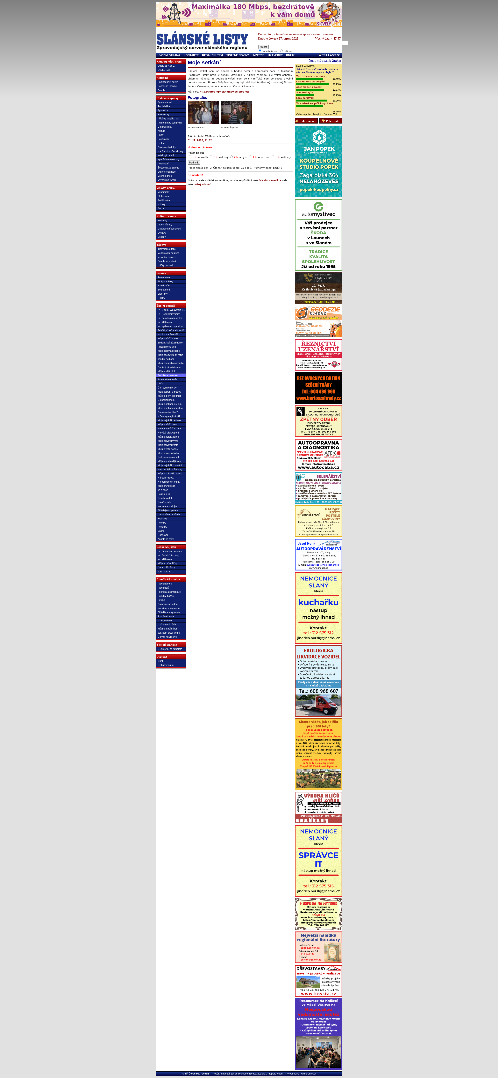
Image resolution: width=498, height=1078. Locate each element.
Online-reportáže (167, 171)
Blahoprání (163, 196)
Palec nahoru (165, 583)
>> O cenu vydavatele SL (171, 310)
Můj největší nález (167, 424)
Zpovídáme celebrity (168, 159)
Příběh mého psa (167, 346)
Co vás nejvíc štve (167, 637)
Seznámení (164, 289)
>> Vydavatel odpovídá (170, 326)
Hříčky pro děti (165, 265)
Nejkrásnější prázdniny (170, 469)
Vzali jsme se (165, 620)
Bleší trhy (162, 293)
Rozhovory (163, 114)
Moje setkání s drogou (169, 391)
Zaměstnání (164, 285)
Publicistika (164, 106)
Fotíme (161, 600)
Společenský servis (168, 82)
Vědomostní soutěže (168, 253)
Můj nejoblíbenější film (169, 404)
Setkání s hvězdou (168, 375)
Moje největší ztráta (168, 445)
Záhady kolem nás (167, 379)
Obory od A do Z (166, 65)
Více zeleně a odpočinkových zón (314, 103)
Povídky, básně (166, 596)
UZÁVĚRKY (275, 55)
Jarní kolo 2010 (166, 571)
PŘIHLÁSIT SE (330, 55)
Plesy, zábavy (165, 224)
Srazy (161, 208)
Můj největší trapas (168, 449)
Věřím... (162, 383)
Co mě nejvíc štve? (168, 412)
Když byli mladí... (166, 155)
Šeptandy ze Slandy (168, 167)
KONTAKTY (191, 55)
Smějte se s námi (167, 261)
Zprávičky (163, 110)
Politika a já (164, 494)
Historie (162, 143)
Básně (161, 531)
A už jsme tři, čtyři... (168, 624)
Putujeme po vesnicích (170, 122)
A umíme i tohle (166, 616)
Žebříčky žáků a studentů (171, 330)
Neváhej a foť (165, 498)
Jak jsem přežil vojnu (169, 632)
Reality (161, 298)
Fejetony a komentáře (169, 592)
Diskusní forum (166, 665)
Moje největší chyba (168, 453)
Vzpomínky (163, 192)
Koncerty (162, 220)
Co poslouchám (166, 400)
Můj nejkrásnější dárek (170, 473)
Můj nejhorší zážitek (168, 436)
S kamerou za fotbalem (170, 649)
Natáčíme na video (168, 604)
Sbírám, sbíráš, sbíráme (170, 342)
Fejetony (162, 518)
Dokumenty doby (167, 147)
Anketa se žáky (166, 539)
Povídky (162, 522)
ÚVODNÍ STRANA (169, 55)
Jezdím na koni (166, 359)
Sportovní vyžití (304, 92)
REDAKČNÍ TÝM (212, 55)
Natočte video (165, 502)
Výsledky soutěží (166, 257)
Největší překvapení (168, 432)
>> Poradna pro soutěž (170, 318)
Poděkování (164, 200)
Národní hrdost (166, 477)
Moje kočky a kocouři (169, 351)
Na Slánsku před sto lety (170, 151)
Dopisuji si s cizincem (169, 367)
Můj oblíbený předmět (169, 396)
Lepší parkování (305, 98)
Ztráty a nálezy (165, 281)
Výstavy (162, 232)
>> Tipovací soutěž (168, 334)
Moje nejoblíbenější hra (170, 408)
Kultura (161, 131)
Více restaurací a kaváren (310, 76)
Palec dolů (163, 587)
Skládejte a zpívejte (168, 510)
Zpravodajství (165, 102)
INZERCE (258, 55)
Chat (160, 661)
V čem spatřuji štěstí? (169, 416)
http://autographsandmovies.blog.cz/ (224, 91)
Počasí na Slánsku (167, 86)
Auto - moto (164, 277)
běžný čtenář (202, 184)
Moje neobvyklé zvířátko (170, 355)
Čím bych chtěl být (167, 387)
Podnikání (163, 163)
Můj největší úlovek (168, 338)
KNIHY (290, 55)
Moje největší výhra (168, 441)
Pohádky (162, 526)
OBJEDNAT (164, 70)
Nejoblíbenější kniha (169, 481)
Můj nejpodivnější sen (169, 461)
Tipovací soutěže (167, 249)
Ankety (161, 90)
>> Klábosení (165, 322)
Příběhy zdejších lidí (168, 118)
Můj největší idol (166, 371)
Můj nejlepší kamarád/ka (171, 363)
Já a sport (163, 490)
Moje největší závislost (169, 420)
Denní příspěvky (166, 567)
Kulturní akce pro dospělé (310, 81)
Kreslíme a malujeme (169, 608)
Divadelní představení (169, 228)
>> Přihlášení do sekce (170, 551)
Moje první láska (166, 486)
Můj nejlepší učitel (167, 628)
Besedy (162, 237)
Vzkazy (161, 204)
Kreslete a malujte (167, 506)
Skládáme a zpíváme (169, 612)
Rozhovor (163, 535)
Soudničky (163, 139)
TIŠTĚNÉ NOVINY (237, 55)
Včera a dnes (165, 176)
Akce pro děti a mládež (309, 87)
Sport (160, 135)
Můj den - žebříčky (167, 563)
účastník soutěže (270, 180)
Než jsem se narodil (168, 457)
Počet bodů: (196, 152)
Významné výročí (167, 180)
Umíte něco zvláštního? (170, 514)
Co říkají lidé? (165, 126)
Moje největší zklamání (170, 465)
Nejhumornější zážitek (169, 428)
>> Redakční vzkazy (169, 314)
